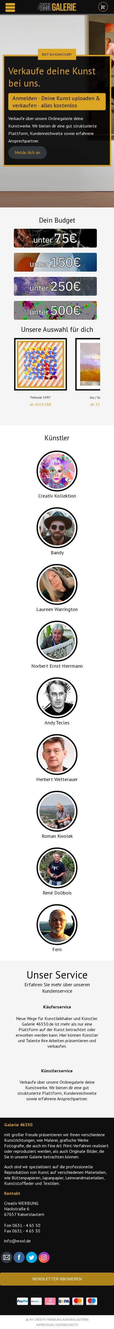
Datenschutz (67, 1325)
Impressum (45, 1325)
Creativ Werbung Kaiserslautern (61, 1319)
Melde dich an (27, 152)
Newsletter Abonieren (57, 1279)
